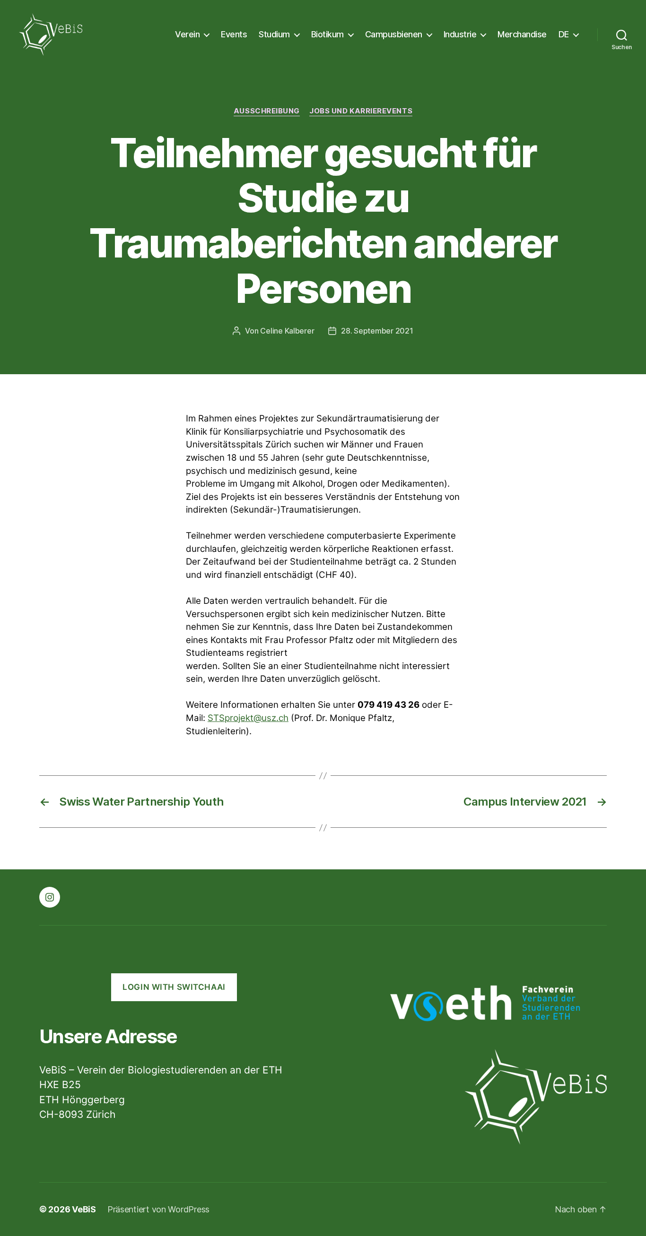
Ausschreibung (267, 111)
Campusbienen (393, 34)
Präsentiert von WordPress (158, 1209)
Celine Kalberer (287, 330)
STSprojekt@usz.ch (248, 717)
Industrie (460, 34)
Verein (187, 34)
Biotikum (327, 34)
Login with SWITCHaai (173, 987)
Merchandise (522, 34)
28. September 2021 (377, 330)
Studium (274, 34)
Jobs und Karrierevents (360, 111)
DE (564, 34)
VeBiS (84, 1209)
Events (234, 34)
